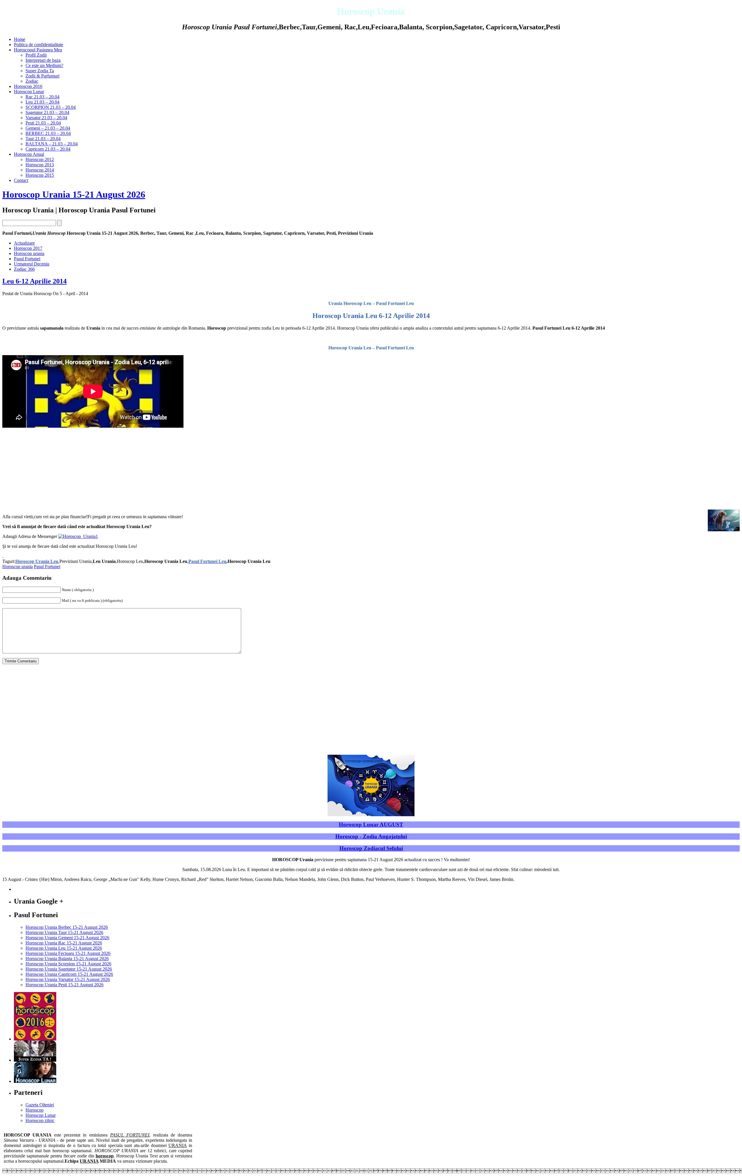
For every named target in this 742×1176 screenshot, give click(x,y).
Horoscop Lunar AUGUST (371, 824)
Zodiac (32, 81)
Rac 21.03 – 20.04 (42, 96)
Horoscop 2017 (28, 248)
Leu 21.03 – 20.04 (42, 102)
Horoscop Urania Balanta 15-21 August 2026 (67, 958)
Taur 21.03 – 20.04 (43, 138)
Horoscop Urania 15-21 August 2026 (73, 194)
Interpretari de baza (43, 60)
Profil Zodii (36, 55)
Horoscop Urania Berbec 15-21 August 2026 (67, 927)
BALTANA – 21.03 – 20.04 (52, 143)
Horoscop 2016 (28, 86)
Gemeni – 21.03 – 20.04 (48, 128)
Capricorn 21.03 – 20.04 (48, 149)
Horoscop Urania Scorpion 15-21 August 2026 (68, 963)
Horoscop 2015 (40, 175)
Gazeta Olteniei (40, 1104)
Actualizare (24, 243)
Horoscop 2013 (40, 164)
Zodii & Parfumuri (42, 75)
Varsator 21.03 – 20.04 (46, 117)
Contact (21, 180)
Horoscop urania (29, 253)
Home (19, 39)
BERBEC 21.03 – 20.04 (48, 133)
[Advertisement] (371, 468)
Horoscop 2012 (40, 159)
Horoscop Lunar (29, 91)
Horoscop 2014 (40, 169)
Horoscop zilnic (40, 1120)
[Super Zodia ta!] (35, 1060)
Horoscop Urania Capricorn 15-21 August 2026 (69, 974)
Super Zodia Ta (40, 70)
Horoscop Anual (29, 154)
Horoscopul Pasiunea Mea (38, 49)
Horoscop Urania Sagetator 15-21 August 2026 (69, 969)
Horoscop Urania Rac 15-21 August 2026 (64, 942)
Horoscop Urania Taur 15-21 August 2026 (64, 932)
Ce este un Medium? (44, 65)
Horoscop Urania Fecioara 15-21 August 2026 (68, 953)
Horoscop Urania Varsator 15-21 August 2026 (68, 979)
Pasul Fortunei (27, 258)
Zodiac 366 (24, 269)
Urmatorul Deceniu (31, 263)
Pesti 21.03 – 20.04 (43, 122)
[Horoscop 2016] (35, 1038)
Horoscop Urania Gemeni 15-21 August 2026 (67, 937)
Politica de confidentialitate (38, 44)
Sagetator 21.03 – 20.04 (47, 112)
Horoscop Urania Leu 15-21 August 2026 (64, 948)
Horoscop (34, 1110)
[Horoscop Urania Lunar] (35, 1081)
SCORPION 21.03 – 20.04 (51, 107)
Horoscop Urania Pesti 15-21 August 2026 (64, 984)
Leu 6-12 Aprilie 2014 (34, 281)
